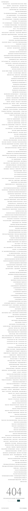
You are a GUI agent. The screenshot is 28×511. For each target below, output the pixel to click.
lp (26, 324)
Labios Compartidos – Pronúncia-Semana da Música (17, 324)
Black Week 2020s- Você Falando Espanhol (20, 84)
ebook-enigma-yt (6, 168)
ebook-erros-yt (12, 168)
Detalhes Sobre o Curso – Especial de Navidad (9, 155)
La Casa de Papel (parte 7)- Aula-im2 (21, 293)
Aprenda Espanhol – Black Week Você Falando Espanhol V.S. (17, 53)
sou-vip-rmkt (25, 450)
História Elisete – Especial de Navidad (21, 228)
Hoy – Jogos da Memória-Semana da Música (9, 251)
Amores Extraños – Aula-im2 (22, 34)
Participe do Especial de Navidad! (14, 364)
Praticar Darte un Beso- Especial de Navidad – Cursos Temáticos (17, 374)
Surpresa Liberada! (6, 454)
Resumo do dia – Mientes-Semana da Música (20, 433)
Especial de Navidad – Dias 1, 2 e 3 (21, 184)
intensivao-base (16, 266)
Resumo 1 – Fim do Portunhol (6, 391)
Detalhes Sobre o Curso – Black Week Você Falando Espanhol (17, 151)
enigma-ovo (25, 170)
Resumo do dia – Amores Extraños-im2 (21, 414)
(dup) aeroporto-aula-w (6, 3)
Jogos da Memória (17, 268)
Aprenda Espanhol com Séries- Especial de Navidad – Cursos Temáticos (15, 57)
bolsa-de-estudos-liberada (22, 99)
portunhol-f (15, 372)
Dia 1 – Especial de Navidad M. (22, 155)
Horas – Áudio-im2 (17, 243)
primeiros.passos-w (24, 385)
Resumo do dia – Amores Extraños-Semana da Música (18, 416)
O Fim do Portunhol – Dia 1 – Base (12, 339)
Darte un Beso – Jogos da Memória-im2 (20, 136)
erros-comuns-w (17, 178)
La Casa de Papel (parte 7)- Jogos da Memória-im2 (19, 295)
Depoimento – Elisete (23, 143)
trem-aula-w (25, 454)
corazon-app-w (24, 124)
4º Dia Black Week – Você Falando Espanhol (20, 26)
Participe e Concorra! (23, 364)
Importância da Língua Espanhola (21, 255)
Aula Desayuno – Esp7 (11, 65)
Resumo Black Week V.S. (23, 391)
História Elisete (24, 222)
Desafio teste (20, 147)
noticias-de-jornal (17, 337)
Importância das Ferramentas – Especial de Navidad (14, 264)
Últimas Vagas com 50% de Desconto (21, 462)
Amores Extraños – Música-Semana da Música (19, 42)
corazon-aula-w (11, 126)
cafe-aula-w (13, 103)
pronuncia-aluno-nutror (23, 387)
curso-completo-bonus (9, 128)
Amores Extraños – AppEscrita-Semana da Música (9, 34)
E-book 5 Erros (24, 159)
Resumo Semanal (24, 435)
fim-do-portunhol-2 (17, 218)
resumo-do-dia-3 (15, 439)
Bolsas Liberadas (24, 101)
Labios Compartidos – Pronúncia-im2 (21, 322)
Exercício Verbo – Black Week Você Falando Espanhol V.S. (18, 197)
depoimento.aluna (15, 145)
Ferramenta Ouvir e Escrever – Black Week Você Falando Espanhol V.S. (16, 214)
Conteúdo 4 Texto (24, 122)
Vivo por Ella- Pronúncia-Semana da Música (20, 473)
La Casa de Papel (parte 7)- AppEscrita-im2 (20, 291)
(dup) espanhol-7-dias (23, 5)
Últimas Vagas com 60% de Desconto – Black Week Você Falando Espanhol (15, 464)
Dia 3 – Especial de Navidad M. (22, 157)
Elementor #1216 (18, 168)
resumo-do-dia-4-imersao (14, 441)
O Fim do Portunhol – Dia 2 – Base (12, 341)
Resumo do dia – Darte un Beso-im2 (21, 418)
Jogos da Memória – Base (23, 270)
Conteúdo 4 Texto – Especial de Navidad (8, 124)
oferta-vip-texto (24, 360)
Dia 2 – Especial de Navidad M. (11, 157)
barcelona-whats (17, 74)
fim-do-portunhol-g (23, 218)
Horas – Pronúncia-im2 (17, 247)
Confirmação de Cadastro (23, 109)
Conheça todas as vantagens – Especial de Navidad (12, 113)
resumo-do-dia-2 (24, 437)
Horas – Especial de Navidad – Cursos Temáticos (19, 245)
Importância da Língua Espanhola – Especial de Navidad (18, 262)
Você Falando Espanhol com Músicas (7, 475)
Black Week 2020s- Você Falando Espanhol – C (19, 86)
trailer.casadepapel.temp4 (18, 454)
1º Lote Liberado (8, 17)
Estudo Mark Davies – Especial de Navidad (14, 193)
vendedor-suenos (16, 468)
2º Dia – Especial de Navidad (22, 17)
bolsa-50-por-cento (14, 99)
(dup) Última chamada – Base (13, 9)
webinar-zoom (24, 479)
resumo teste (4, 437)
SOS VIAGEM (20, 450)
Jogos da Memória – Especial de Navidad (20, 276)
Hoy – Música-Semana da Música (21, 251)
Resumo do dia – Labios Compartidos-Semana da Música (18, 431)
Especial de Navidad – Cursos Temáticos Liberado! (19, 182)
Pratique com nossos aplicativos (7, 379)
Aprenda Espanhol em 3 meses (14, 59)
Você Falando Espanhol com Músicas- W (20, 477)
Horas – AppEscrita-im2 (23, 241)
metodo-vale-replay (12, 333)
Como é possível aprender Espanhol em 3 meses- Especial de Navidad (16, 107)
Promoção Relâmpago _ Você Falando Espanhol (11, 387)
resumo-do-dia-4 (6, 441)
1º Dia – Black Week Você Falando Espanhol (10, 13)
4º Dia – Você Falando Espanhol (7, 26)
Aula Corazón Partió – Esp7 (15, 61)
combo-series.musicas (23, 103)
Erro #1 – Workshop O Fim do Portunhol (20, 172)
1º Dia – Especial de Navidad (22, 13)
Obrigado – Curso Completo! (10, 349)
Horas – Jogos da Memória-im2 (8, 247)
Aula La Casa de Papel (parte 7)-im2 (21, 65)
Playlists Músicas (18, 368)
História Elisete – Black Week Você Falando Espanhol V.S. (18, 226)
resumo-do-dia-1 (9, 437)
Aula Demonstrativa (9, 63)
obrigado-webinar (14, 356)
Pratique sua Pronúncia (23, 379)
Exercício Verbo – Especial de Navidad (10, 199)
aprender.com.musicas (23, 59)
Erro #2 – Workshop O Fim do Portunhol (20, 174)
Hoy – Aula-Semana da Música (22, 249)
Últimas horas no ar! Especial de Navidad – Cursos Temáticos (17, 458)
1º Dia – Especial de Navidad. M (11, 15)
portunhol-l (19, 372)
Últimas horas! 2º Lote (15, 460)
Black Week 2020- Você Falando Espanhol (20, 76)
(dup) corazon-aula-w (15, 5)
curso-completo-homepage (17, 128)
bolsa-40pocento (8, 99)
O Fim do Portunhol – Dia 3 (22, 341)
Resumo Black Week (15, 391)
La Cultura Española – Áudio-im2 (22, 303)
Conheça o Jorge (24, 111)
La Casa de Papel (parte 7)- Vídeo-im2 (21, 299)
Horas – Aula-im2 (24, 243)
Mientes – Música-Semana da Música (7, 335)
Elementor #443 (24, 168)
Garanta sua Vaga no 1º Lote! (16, 222)
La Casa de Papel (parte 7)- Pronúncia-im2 (20, 297)
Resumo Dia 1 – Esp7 (11, 393)
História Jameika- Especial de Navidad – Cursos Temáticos (18, 232)
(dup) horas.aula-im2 (6, 7)
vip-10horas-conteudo (23, 468)
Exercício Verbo (24, 193)
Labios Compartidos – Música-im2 (21, 318)
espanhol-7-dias (10, 180)
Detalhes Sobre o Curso (23, 149)
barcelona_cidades (24, 74)
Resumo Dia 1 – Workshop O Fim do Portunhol (19, 395)
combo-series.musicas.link (16, 105)
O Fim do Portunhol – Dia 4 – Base (21, 345)
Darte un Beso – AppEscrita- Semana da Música (19, 130)
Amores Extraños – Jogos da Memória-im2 (20, 38)
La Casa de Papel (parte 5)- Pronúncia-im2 (20, 287)
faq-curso (25, 201)
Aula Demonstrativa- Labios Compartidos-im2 (19, 63)
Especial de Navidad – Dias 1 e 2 (10, 184)
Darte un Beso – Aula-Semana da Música (20, 134)
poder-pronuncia (24, 368)
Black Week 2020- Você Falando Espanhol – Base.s (19, 80)
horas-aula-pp (24, 247)
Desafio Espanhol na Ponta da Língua (11, 147)
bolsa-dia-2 (8, 101)
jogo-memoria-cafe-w (23, 266)
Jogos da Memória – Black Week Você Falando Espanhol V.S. (17, 274)
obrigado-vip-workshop (7, 356)
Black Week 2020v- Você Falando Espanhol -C (19, 90)
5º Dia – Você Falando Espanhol (22, 28)
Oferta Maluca (18, 360)
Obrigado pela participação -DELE (21, 349)
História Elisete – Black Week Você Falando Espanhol (18, 224)
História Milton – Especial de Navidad (12, 241)
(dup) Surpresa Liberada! (23, 7)
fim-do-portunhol (10, 218)
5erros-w (14, 28)
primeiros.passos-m (17, 385)
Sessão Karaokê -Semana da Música (11, 450)
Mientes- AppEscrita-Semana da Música (20, 335)
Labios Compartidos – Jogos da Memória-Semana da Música (17, 316)
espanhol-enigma (17, 180)
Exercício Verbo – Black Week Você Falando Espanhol (18, 195)
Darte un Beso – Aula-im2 (23, 132)
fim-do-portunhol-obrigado (7, 220)
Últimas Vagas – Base (23, 460)
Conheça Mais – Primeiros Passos (6, 111)
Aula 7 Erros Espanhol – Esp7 (6, 61)
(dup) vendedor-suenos (23, 9)
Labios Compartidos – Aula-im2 (6, 312)
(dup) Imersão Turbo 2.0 (14, 7)
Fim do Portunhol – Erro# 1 (22, 216)
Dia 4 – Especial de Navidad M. (16, 159)
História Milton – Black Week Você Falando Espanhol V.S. (18, 239)
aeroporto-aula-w (12, 32)
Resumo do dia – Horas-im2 (22, 420)
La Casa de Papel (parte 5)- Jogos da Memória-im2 (19, 285)
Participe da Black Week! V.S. (22, 362)
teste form (11, 454)
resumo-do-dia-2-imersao (8, 439)
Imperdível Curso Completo (11, 255)
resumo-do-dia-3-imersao (23, 439)
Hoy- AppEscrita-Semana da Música (14, 253)
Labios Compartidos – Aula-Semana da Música (19, 312)
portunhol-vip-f (24, 372)
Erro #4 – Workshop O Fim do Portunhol (8, 178)
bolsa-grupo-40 (18, 101)
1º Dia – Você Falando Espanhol (22, 15)
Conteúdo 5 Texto (18, 124)
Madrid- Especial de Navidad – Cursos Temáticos (19, 326)
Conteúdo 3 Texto (24, 120)
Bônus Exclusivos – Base (7, 103)
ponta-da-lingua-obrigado (12, 370)
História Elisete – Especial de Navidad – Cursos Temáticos (18, 230)
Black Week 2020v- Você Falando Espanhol (20, 88)
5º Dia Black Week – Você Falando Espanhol (15, 30)
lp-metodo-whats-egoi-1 (7, 326)
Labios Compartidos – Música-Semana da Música (19, 320)
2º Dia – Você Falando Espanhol (7, 19)
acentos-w (25, 30)
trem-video (17, 456)
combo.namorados (24, 105)
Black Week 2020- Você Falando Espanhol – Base (19, 78)
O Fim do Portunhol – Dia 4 (22, 343)
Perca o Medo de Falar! (13, 366)
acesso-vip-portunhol (5, 32)
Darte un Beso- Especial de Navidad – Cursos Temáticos (10, 143)
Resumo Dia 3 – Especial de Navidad (21, 406)
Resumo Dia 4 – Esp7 (23, 410)
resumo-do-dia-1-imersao (16, 437)
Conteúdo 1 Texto (24, 113)
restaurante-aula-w (24, 389)
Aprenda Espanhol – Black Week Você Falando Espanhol (18, 51)
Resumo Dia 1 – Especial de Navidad (21, 393)
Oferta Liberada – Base (23, 358)
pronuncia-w (10, 389)
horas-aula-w (14, 249)
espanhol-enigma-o (24, 180)
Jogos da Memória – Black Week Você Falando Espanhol (18, 272)
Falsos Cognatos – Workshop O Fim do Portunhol (15, 201)
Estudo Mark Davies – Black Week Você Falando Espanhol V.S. (17, 191)
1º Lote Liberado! (14, 17)
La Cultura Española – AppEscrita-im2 (10, 303)
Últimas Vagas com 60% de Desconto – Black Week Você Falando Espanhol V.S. (14, 466)
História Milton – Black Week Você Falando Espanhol (18, 237)
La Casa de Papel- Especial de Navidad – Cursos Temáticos (17, 301)
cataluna (17, 103)
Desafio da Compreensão (23, 145)
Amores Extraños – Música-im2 (7, 42)
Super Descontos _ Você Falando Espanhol (9, 452)
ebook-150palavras (24, 161)
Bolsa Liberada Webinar (15, 97)
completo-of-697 (5, 109)
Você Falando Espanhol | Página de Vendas (14, 479)
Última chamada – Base (23, 456)
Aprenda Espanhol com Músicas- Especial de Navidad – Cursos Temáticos (15, 55)
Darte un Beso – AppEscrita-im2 (13, 132)
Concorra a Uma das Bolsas (13, 109)
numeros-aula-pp (24, 337)
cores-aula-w (16, 126)
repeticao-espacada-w (16, 389)
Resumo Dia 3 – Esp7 (23, 404)
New (13, 337)
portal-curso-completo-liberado (22, 370)
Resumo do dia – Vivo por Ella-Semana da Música (12, 435)
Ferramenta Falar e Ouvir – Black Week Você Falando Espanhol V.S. (16, 207)
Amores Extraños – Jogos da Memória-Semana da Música (18, 40)
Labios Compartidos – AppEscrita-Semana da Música (18, 310)
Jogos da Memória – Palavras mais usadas (20, 278)
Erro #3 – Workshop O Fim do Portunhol (20, 176)
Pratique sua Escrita (16, 379)
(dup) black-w (9, 5)
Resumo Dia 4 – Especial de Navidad (13, 412)
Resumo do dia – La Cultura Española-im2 (20, 427)
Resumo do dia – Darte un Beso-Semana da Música (9, 420)
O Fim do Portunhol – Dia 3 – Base (12, 343)
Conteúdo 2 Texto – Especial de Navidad (14, 120)
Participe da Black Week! (13, 362)
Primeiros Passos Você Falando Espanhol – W (13, 383)
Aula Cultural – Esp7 (24, 61)
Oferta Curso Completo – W (14, 358)
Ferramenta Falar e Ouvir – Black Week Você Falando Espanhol (17, 205)
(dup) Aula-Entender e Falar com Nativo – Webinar (19, 3)
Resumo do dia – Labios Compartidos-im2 (20, 429)
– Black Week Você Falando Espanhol (21, 11)
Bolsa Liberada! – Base (23, 97)
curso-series (25, 128)
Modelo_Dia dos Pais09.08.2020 (7, 337)
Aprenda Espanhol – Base (23, 49)
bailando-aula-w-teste (10, 74)
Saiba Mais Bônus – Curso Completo (10, 443)
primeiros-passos (24, 383)
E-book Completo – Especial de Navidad (14, 161)
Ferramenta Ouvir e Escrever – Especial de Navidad (10, 216)
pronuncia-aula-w (4, 389)
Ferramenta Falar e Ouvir (12, 203)
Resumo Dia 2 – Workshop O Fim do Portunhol (12, 404)
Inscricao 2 (25, 264)
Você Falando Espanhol (5, 1)
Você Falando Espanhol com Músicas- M (20, 475)
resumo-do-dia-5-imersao (23, 441)
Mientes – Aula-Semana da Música (21, 333)
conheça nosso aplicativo (16, 111)
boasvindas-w (8, 97)
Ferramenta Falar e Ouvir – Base (22, 203)
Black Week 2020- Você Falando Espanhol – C (19, 82)
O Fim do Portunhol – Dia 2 (22, 339)
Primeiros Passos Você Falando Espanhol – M (20, 381)
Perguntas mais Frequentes (22, 366)
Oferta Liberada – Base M (11, 360)
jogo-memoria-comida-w (9, 268)
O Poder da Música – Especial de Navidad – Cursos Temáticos (17, 347)
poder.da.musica (4, 370)
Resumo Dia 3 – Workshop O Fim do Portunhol (19, 408)
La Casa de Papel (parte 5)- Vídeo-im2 (21, 289)
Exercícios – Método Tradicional (22, 199)
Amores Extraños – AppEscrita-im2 (21, 32)
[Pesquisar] (18, 501)
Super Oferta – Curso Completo (22, 452)
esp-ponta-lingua (24, 178)
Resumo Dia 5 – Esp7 (23, 412)
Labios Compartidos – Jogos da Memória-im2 (20, 314)
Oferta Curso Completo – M (22, 356)
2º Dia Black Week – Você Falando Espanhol (20, 19)
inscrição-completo (10, 266)
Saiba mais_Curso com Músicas (22, 443)
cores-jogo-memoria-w (23, 126)
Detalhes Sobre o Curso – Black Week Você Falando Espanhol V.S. (16, 153)
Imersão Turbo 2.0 (24, 253)
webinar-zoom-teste (23, 481)
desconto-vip (24, 147)
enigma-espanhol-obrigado (18, 170)
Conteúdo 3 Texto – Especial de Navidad (14, 122)
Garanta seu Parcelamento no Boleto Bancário (19, 220)
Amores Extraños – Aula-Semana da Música (20, 36)
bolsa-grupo (13, 101)
